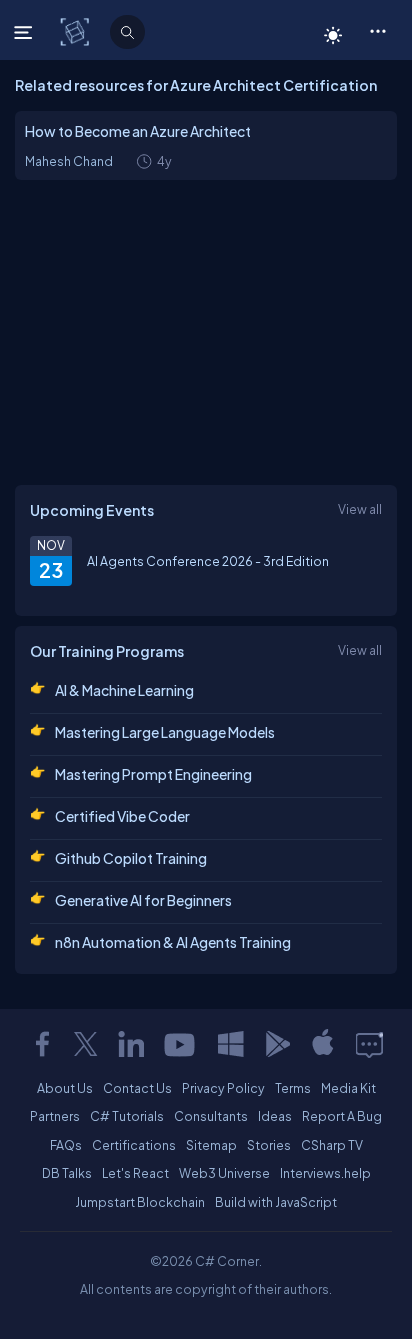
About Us (65, 1088)
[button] (377, 30)
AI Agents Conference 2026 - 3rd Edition (208, 561)
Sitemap (211, 1145)
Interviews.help (325, 1173)
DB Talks (67, 1173)
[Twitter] (86, 1044)
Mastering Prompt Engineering (153, 774)
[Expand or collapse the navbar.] (25, 32)
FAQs (66, 1145)
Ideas (275, 1116)
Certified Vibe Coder (122, 816)
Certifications (134, 1145)
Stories (269, 1145)
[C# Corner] (76, 31)
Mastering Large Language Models (165, 732)
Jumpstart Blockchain (140, 1202)
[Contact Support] (369, 1044)
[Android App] (277, 1044)
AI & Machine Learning (124, 690)
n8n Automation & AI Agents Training (173, 942)
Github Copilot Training (131, 858)
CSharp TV (332, 1145)
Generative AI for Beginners (143, 900)
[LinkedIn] (131, 1044)
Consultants (211, 1116)
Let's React (135, 1173)
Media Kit (348, 1088)
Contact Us (137, 1088)
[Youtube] (181, 1044)
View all (360, 509)
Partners (55, 1116)
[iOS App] (323, 1044)
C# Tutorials (127, 1116)
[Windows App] (231, 1044)
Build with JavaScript (276, 1202)
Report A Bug (342, 1116)
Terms (293, 1088)
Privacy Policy (223, 1088)
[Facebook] (42, 1044)
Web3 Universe (224, 1173)
